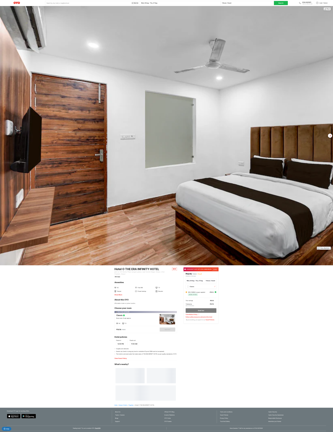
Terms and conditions (226, 412)
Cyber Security (272, 412)
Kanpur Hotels (123, 405)
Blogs (116, 418)
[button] (201, 315)
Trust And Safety (225, 421)
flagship (131, 405)
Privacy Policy (224, 418)
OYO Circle (167, 418)
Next (330, 136)
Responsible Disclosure (275, 418)
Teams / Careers (120, 415)
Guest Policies (224, 415)
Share (328, 9)
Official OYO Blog (169, 412)
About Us (117, 412)
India (115, 405)
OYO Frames (168, 421)
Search (280, 3)
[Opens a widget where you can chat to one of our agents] (6, 429)
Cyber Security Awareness (276, 415)
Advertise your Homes (274, 421)
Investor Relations (169, 415)
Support (117, 421)
